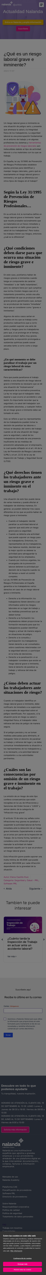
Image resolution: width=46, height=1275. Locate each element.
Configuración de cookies (22, 1258)
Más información (16, 1251)
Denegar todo (22, 1264)
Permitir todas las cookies (22, 1269)
